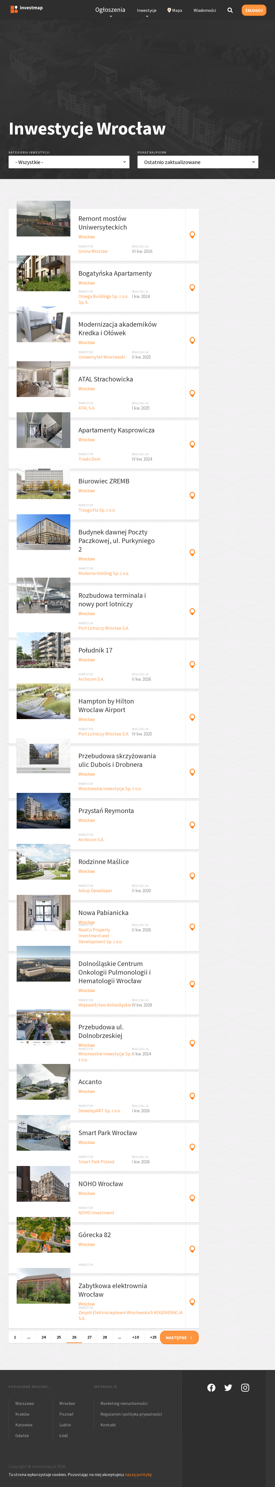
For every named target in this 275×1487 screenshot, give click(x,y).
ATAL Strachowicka (105, 378)
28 (105, 1337)
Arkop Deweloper (95, 891)
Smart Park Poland (96, 1162)
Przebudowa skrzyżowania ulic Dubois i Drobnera (117, 760)
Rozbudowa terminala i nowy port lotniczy (112, 599)
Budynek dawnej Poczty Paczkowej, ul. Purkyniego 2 (116, 540)
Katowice (23, 1424)
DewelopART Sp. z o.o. (99, 1111)
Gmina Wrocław (93, 251)
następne (176, 1337)
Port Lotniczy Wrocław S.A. (103, 628)
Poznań (66, 1414)
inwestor (85, 246)
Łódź (63, 1435)
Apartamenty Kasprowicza (116, 429)
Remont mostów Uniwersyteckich (102, 222)
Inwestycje (147, 10)
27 (89, 1337)
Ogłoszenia (110, 9)
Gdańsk (22, 1435)
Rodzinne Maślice (103, 861)
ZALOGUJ (254, 10)
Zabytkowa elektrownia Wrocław (112, 1290)
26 (74, 1337)
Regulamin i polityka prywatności (131, 1414)
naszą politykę (138, 1474)
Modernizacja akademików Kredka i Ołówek (117, 328)
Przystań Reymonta (106, 810)
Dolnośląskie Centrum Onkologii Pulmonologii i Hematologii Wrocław (114, 972)
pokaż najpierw (152, 152)
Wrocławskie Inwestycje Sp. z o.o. (110, 789)
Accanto (90, 1081)
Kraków (22, 1414)
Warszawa (24, 1403)
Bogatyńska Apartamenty (115, 273)
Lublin (65, 1424)
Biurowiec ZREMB (103, 480)
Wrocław (86, 237)
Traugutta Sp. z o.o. (96, 510)
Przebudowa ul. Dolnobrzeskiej (101, 1031)
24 (43, 1337)
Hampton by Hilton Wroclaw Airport (106, 705)
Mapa (177, 10)
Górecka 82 (94, 1234)
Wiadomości (205, 10)
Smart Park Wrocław (107, 1132)
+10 (135, 1337)
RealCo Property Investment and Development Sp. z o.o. (100, 936)
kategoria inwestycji (29, 152)
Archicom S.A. (91, 679)
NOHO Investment (96, 1213)
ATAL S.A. (86, 408)
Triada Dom (89, 459)
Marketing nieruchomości (123, 1403)
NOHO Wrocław (100, 1183)
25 (59, 1337)
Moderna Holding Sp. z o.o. (103, 573)
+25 (153, 1337)
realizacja (140, 246)
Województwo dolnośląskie (104, 1005)
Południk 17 (95, 650)
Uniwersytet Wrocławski (101, 357)
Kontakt (108, 1424)
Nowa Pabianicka (103, 912)
